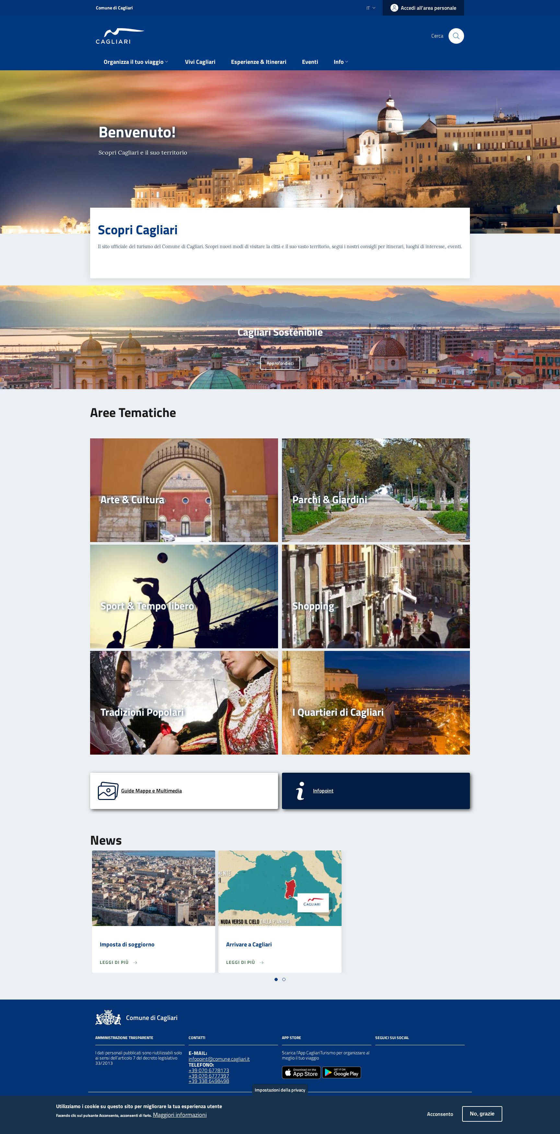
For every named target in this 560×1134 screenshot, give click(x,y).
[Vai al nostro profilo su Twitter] (402, 1054)
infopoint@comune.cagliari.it (219, 1059)
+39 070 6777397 (209, 1076)
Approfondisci (280, 363)
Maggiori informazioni (180, 1115)
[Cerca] (456, 36)
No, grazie (482, 1114)
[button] (276, 979)
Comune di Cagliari (114, 7)
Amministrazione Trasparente (124, 1038)
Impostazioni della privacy (280, 1089)
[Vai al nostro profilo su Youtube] (414, 1054)
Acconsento (440, 1114)
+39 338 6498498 (209, 1081)
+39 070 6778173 (209, 1070)
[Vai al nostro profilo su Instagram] (391, 1054)
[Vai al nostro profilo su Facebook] (379, 1054)
